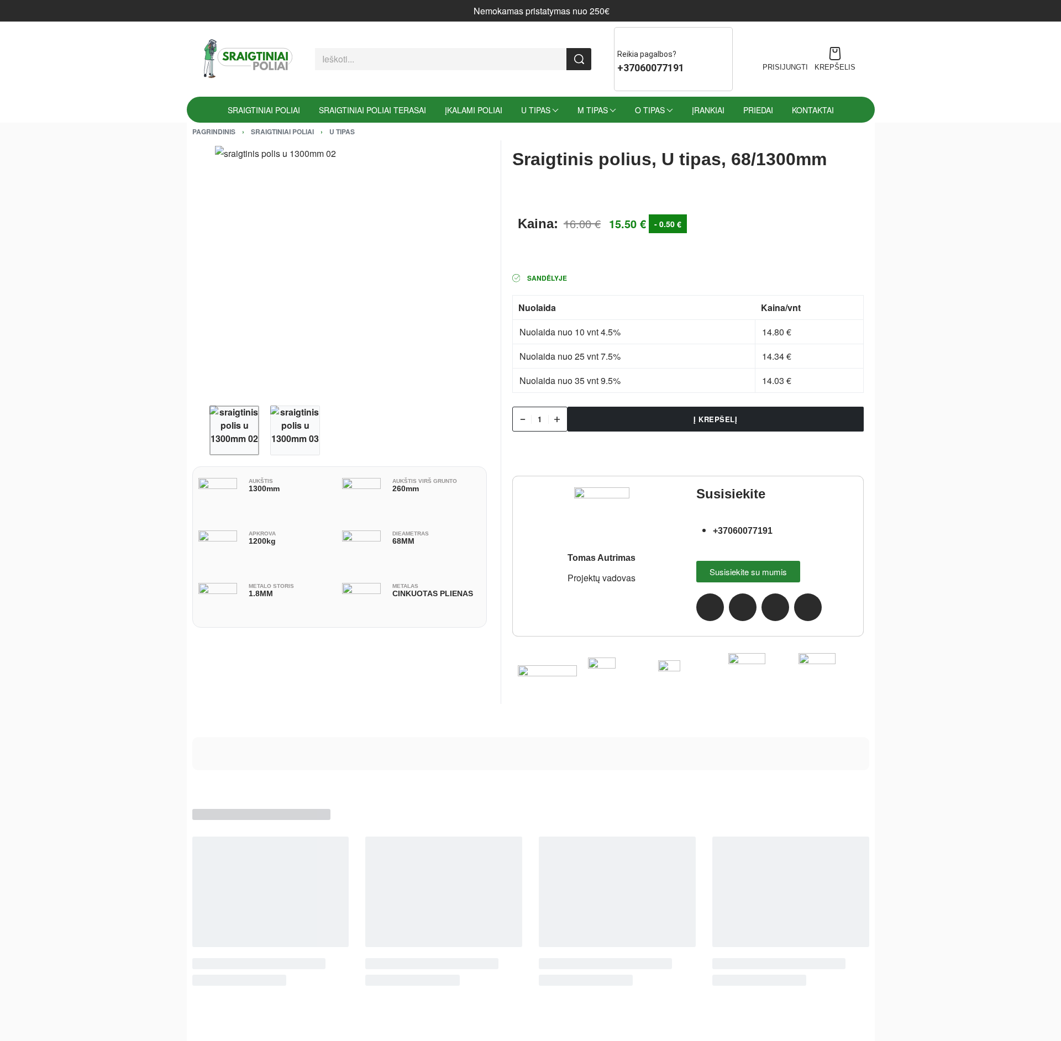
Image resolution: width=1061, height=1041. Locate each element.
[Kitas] (457, 270)
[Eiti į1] (234, 430)
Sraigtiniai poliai (282, 131)
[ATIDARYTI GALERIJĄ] (339, 270)
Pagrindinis (213, 131)
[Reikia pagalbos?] (625, 38)
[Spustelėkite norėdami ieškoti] (578, 59)
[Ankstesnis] (222, 270)
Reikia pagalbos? (646, 54)
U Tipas (342, 131)
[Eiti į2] (295, 430)
